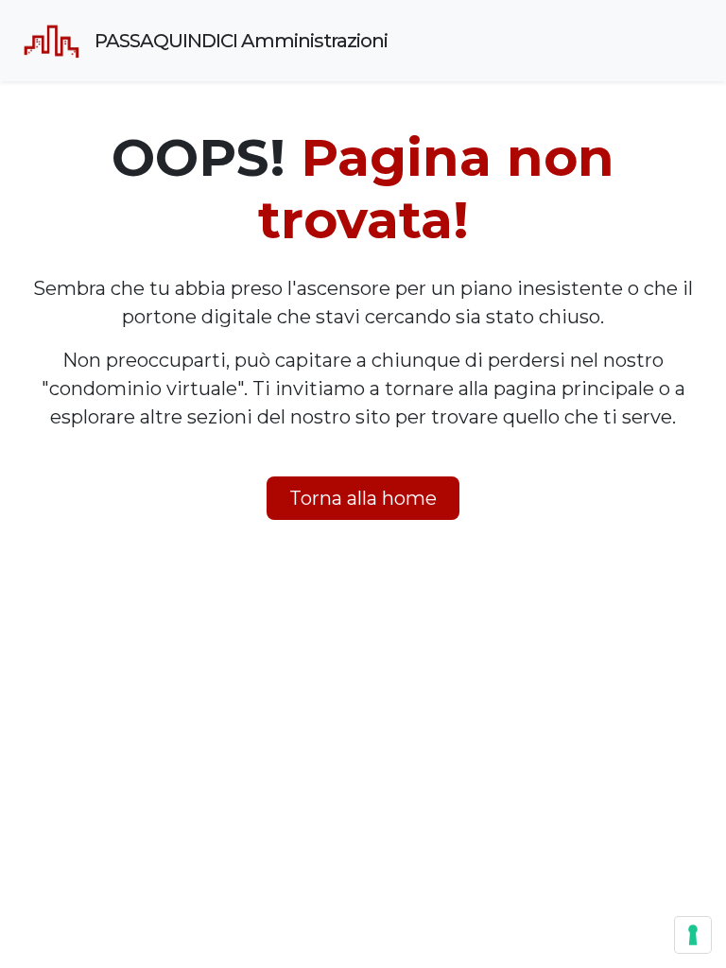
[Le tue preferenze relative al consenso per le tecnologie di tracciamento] (693, 935)
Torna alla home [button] (363, 498)
